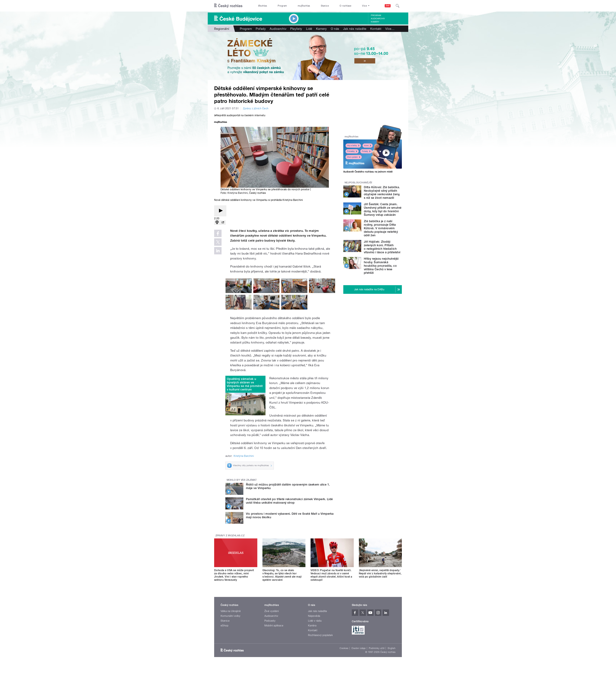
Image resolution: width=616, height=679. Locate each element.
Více (389, 28)
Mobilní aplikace (273, 625)
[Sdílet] (223, 222)
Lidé (309, 28)
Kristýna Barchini (237, 192)
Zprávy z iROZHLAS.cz (230, 535)
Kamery (375, 22)
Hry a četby (352, 145)
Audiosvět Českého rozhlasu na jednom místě (368, 171)
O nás (335, 28)
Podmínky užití (377, 648)
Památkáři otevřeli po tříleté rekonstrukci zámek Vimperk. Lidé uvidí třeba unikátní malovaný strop (289, 500)
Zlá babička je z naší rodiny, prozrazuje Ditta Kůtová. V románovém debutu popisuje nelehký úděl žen (381, 228)
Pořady (261, 28)
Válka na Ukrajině (231, 611)
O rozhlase (345, 5)
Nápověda (314, 615)
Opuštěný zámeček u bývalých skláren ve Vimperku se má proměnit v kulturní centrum (245, 384)
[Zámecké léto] (308, 56)
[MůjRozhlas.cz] (220, 122)
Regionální (221, 28)
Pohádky (351, 151)
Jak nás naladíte (354, 28)
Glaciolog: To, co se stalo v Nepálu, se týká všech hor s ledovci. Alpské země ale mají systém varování (282, 575)
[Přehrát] (220, 210)
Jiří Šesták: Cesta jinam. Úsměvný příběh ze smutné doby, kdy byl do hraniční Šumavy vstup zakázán (383, 209)
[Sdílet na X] (218, 242)
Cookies (344, 648)
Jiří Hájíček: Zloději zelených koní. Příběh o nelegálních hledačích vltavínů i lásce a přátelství (382, 247)
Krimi (366, 145)
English (391, 648)
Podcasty (270, 620)
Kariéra (312, 625)
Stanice (325, 5)
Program (282, 5)
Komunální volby (230, 615)
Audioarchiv (378, 18)
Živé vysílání (352, 157)
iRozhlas (262, 5)
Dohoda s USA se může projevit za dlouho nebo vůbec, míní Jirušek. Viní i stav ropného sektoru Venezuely (234, 575)
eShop (224, 625)
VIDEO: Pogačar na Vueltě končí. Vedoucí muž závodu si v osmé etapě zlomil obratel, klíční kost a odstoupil (331, 575)
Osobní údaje (358, 648)
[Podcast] (217, 222)
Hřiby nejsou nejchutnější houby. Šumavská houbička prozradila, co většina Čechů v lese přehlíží (381, 265)
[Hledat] (397, 6)
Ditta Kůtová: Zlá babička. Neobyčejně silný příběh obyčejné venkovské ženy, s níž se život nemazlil (382, 192)
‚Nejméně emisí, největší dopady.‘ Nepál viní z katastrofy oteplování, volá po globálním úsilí (380, 573)
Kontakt (375, 28)
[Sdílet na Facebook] (218, 233)
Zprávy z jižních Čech (256, 108)
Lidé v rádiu (315, 620)
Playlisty (296, 28)
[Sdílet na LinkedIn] (218, 250)
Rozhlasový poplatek (320, 635)
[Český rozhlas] (228, 6)
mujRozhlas (304, 5)
